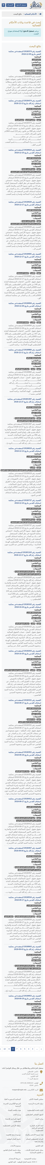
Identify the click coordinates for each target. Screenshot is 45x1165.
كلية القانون (39, 1146)
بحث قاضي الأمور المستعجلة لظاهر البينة (28, 821)
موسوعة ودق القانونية (13, 1135)
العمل (33, 369)
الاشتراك (10, 5)
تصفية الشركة (19, 120)
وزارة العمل (39, 1119)
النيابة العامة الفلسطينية (35, 1110)
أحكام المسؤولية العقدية (28, 70)
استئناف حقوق (36, 114)
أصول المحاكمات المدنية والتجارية (25, 418)
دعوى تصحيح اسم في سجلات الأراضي (29, 722)
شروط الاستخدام (15, 1159)
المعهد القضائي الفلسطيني (34, 1114)
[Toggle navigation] (3, 5)
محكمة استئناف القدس (33, 158)
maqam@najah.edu (19, 1090)
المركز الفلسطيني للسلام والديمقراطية (34, 1140)
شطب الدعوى (9, 916)
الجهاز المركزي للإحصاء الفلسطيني (13, 1120)
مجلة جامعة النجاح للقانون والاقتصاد (12, 1151)
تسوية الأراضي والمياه (28, 169)
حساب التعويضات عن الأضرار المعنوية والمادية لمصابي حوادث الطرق (20, 470)
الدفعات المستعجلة (22, 273)
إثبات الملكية (31, 719)
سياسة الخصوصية (30, 1159)
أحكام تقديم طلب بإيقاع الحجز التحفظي (29, 421)
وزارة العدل (17, 1114)
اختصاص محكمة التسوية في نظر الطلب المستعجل (25, 172)
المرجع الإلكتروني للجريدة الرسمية (12, 1105)
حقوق (38, 70)
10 (5, 1049)
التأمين (33, 273)
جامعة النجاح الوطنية (14, 1139)
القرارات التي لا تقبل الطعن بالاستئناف (29, 574)
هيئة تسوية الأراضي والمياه (34, 1135)
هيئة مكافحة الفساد (14, 1110)
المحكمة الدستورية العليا (12, 1099)
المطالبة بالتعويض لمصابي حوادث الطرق (16, 670)
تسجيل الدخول (21, 5)
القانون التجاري (30, 120)
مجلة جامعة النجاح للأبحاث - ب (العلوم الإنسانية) (33, 1151)
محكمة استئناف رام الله (33, 109)
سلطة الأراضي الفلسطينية (12, 1126)
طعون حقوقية (36, 65)
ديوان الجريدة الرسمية (35, 1103)
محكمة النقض (36, 60)
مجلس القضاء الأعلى (36, 1099)
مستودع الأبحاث (15, 1146)
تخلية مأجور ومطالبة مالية (33, 73)
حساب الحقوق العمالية (22, 369)
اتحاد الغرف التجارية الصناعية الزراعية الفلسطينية (36, 1128)
